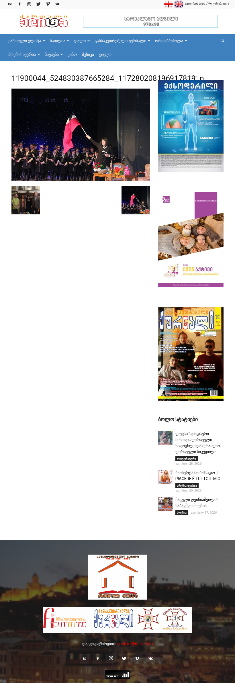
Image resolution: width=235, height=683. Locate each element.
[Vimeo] (48, 4)
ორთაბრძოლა (169, 40)
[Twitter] (38, 4)
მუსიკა (88, 54)
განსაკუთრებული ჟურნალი (120, 40)
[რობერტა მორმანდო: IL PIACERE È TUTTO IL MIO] (165, 477)
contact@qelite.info (135, 643)
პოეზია (182, 512)
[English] (179, 6)
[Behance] (10, 4)
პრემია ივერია (22, 54)
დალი (80, 40)
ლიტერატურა (186, 459)
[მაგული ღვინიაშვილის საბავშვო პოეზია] (165, 504)
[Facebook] (19, 4)
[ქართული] (168, 6)
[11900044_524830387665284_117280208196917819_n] (80, 179)
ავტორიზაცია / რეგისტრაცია (207, 3)
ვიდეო (105, 54)
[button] (222, 41)
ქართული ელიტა (24, 40)
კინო (72, 54)
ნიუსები (52, 54)
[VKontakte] (57, 4)
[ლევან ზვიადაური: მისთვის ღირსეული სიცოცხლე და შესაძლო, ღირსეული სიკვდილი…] (165, 438)
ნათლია (57, 40)
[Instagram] (29, 4)
